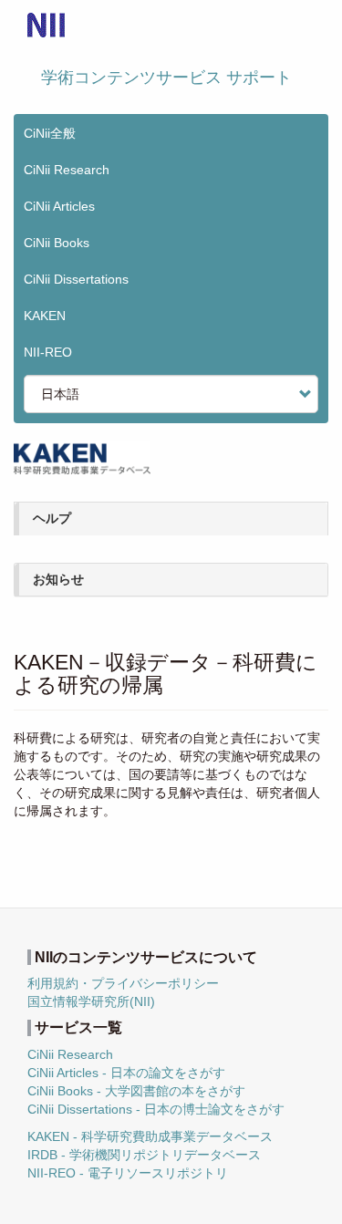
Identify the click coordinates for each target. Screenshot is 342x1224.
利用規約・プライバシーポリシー (123, 983)
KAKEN (45, 315)
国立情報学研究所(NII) (91, 1001)
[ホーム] (46, 25)
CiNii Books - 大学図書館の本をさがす (136, 1091)
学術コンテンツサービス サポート (166, 77)
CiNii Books (56, 242)
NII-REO (48, 352)
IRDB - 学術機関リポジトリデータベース (144, 1154)
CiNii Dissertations (76, 279)
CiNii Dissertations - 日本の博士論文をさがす (156, 1109)
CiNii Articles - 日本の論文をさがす (126, 1072)
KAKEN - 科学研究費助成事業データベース (150, 1136)
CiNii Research (66, 169)
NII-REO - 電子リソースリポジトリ (127, 1173)
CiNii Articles (59, 206)
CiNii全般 (50, 133)
